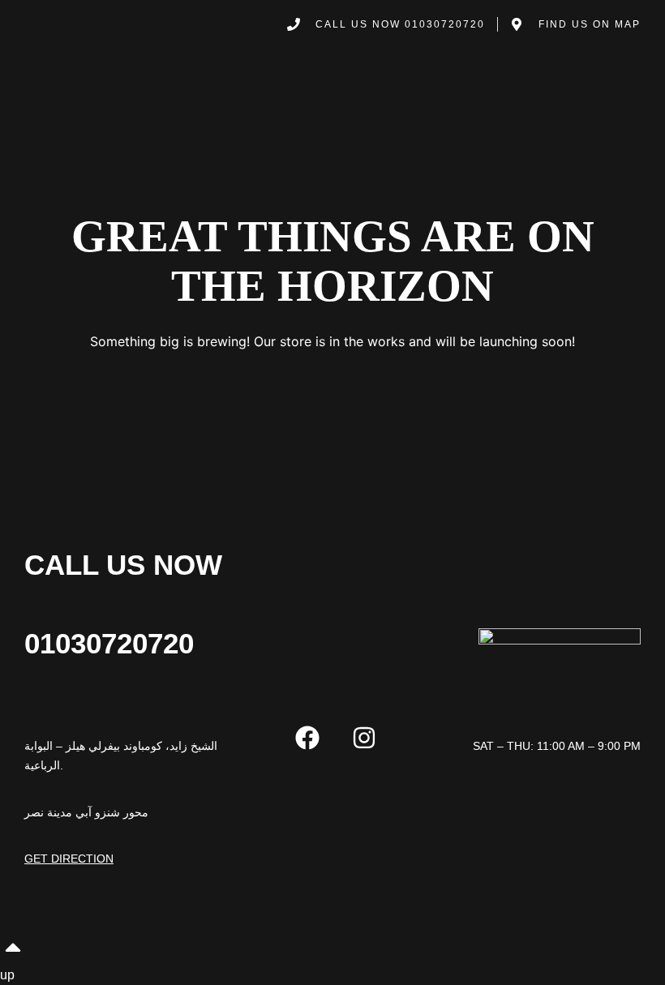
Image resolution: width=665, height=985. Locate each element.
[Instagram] (364, 738)
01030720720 (109, 643)
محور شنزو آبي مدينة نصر (86, 812)
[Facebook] (307, 738)
